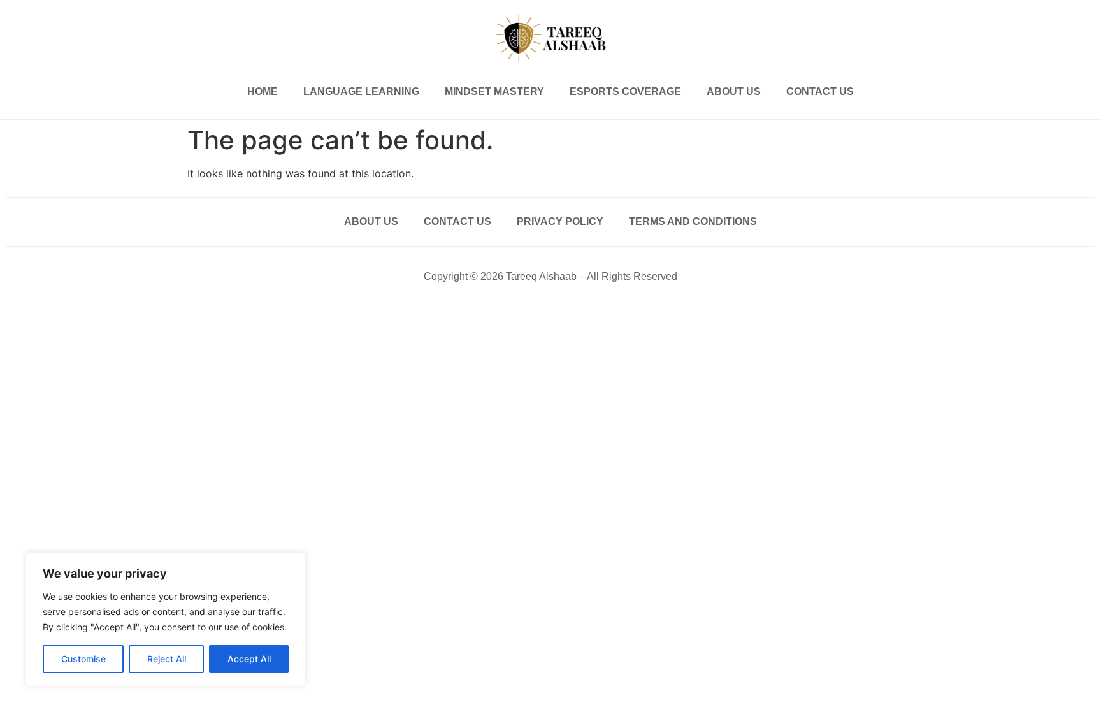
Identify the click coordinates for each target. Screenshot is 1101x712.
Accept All (249, 658)
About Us (734, 91)
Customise (83, 658)
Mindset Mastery (494, 91)
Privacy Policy (560, 221)
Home (262, 91)
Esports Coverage (625, 91)
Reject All (166, 658)
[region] (165, 620)
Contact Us (820, 91)
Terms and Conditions (693, 221)
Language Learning (361, 91)
